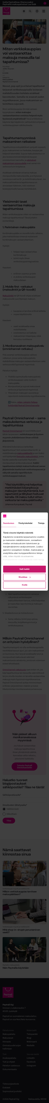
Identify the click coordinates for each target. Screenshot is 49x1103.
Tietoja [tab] (41, 523)
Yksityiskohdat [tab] (25, 523)
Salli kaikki (24, 569)
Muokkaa (23, 577)
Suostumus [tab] (8, 523)
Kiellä (24, 585)
